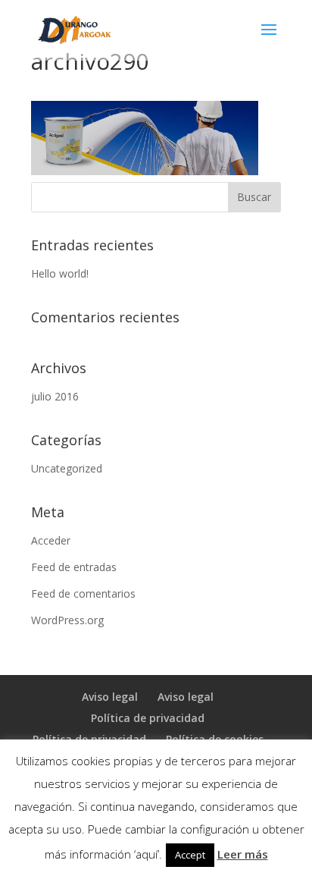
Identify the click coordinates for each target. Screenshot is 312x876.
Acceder (50, 540)
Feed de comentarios (83, 593)
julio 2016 (55, 396)
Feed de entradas (74, 567)
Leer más (242, 854)
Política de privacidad (147, 718)
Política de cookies (215, 739)
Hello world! (60, 273)
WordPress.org (67, 620)
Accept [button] (190, 855)
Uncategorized (66, 468)
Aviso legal (110, 696)
